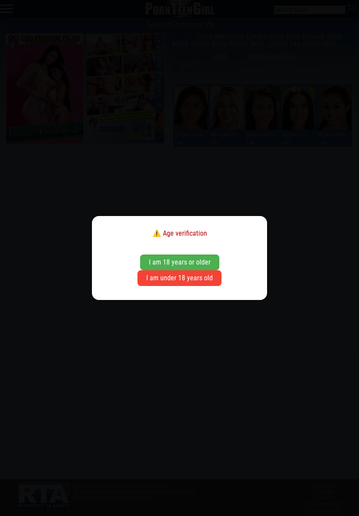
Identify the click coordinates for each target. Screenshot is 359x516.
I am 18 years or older (180, 262)
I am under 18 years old (179, 278)
